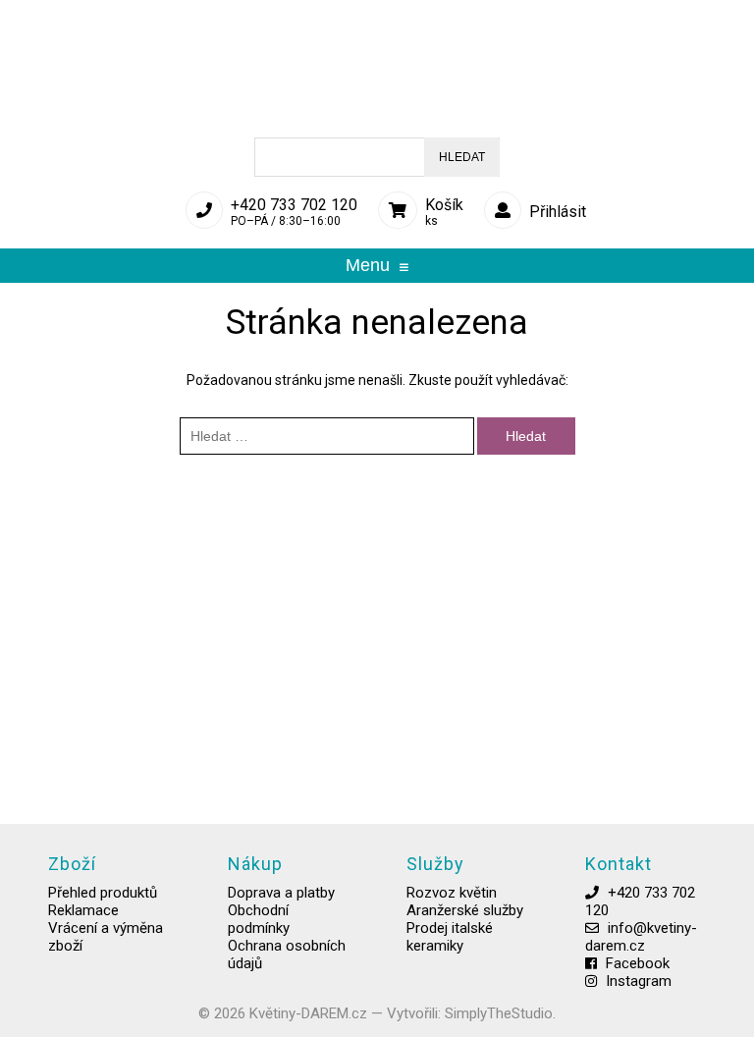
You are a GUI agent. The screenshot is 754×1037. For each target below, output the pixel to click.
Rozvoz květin (451, 892)
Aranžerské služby (464, 910)
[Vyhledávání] (328, 436)
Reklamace (83, 910)
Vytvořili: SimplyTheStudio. (471, 1013)
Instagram (639, 981)
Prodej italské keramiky (449, 937)
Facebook (638, 963)
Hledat (462, 157)
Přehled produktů (102, 892)
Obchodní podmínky (259, 919)
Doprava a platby (281, 892)
